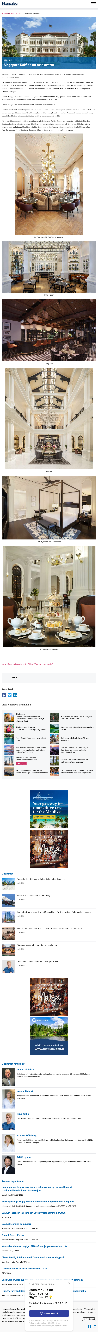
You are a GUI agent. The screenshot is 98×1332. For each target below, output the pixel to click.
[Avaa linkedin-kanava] (94, 1326)
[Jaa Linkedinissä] (15, 695)
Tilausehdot (89, 1309)
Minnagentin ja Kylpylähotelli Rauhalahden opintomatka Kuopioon (38, 1201)
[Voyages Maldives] (49, 809)
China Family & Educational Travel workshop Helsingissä (33, 1257)
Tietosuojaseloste (77, 1312)
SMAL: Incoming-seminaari (16, 1224)
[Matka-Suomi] (49, 1036)
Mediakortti (90, 1319)
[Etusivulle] (16, 4)
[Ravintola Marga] (49, 848)
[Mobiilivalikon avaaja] (93, 3)
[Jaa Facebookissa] (4, 695)
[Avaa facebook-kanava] (89, 1326)
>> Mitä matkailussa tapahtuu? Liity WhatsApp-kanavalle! (27, 664)
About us (92, 1312)
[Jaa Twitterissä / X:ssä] (9, 695)
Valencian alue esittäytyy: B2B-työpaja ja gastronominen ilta (34, 1246)
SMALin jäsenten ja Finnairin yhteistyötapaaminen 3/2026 (34, 1212)
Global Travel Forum (13, 1235)
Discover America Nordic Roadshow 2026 (24, 1268)
